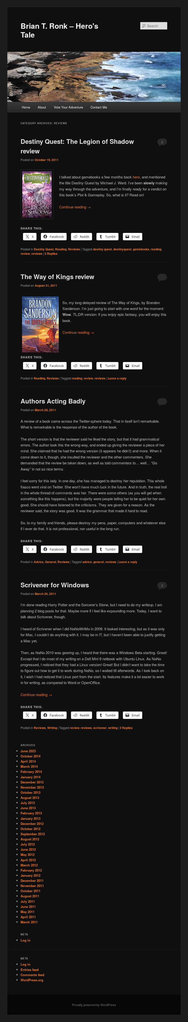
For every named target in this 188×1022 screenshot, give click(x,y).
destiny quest (102, 249)
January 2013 (30, 818)
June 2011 (28, 906)
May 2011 (28, 911)
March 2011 (29, 922)
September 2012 (33, 834)
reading (156, 249)
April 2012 (28, 860)
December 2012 (32, 823)
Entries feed (30, 969)
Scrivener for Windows (55, 584)
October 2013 (30, 792)
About (42, 107)
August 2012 (30, 839)
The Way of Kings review (57, 276)
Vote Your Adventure (68, 107)
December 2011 (32, 880)
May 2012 (28, 854)
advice (87, 562)
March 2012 (29, 865)
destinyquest (122, 249)
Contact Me (99, 107)
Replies (51, 253)
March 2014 (29, 766)
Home (26, 107)
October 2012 (30, 828)
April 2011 (28, 916)
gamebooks (141, 249)
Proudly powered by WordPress (94, 1005)
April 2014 (28, 761)
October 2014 (30, 756)
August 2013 (30, 797)
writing (113, 728)
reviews (36, 253)
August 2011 (30, 896)
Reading (61, 249)
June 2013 (28, 808)
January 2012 (30, 875)
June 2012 (28, 849)
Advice (39, 562)
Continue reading (75, 206)
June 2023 (28, 751)
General (50, 562)
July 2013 (28, 802)
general (98, 562)
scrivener (100, 728)
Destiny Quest (44, 249)
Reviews (74, 249)
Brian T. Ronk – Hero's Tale (59, 30)
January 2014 (30, 777)
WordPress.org (32, 980)
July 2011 (28, 901)
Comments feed (32, 974)
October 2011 (30, 890)
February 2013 (31, 813)
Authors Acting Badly (53, 400)
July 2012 (28, 844)
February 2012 (31, 870)
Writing (52, 728)
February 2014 (31, 771)
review (25, 253)
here (136, 176)
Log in (25, 940)
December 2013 (32, 782)
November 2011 (32, 885)
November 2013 (32, 787)
